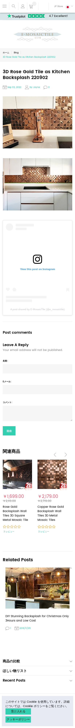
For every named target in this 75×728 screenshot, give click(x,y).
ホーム (6, 52)
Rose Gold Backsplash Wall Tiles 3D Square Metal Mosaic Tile (15, 513)
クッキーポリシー (18, 719)
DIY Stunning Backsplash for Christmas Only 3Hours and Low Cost (37, 618)
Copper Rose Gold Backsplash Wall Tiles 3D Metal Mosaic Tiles (51, 513)
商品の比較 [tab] (11, 661)
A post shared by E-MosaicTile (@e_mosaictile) (37, 309)
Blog (16, 52)
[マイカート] (33, 7)
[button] (61, 6)
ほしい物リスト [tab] (15, 671)
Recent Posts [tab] (14, 680)
